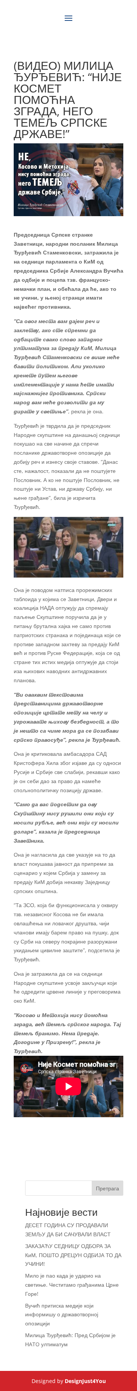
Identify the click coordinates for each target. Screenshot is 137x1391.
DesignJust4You (85, 1381)
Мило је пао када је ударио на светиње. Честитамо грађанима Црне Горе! (72, 1284)
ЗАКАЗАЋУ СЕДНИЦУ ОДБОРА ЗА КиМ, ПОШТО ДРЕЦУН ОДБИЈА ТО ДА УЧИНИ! (73, 1255)
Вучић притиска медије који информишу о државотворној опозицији (61, 1314)
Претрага (107, 1188)
